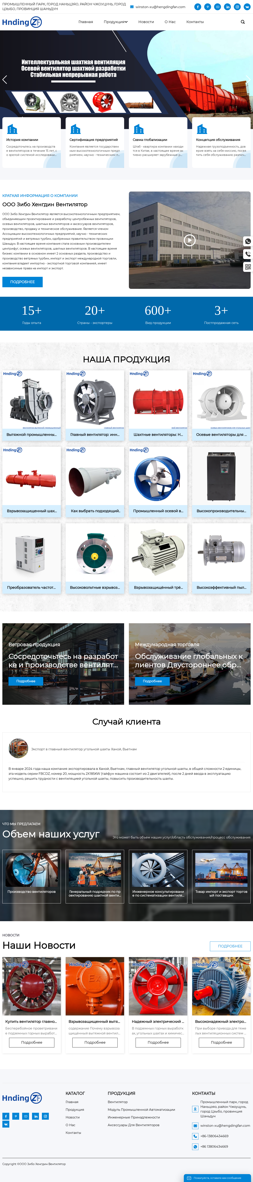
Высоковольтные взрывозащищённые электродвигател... (95, 588)
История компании (22, 140)
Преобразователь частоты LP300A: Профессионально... (31, 588)
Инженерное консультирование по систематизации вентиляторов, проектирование (158, 893)
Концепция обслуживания (218, 140)
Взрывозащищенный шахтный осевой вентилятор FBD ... (32, 511)
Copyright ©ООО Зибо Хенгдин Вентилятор (34, 1164)
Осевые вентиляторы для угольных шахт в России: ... (221, 435)
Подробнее (22, 282)
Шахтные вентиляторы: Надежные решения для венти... (158, 435)
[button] (248, 79)
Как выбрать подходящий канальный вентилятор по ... (95, 511)
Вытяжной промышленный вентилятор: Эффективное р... (32, 435)
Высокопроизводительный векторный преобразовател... (221, 511)
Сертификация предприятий (94, 140)
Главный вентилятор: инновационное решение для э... (94, 435)
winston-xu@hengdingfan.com (160, 7)
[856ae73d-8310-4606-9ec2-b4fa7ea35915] (126, 79)
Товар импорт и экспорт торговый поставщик (221, 893)
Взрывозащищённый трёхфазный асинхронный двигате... (158, 588)
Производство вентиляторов (32, 892)
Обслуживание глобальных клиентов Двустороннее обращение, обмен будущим (189, 660)
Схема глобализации (150, 140)
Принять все (154, 1173)
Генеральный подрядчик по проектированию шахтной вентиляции (95, 893)
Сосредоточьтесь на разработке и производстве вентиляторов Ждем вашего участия (63, 660)
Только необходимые (98, 1173)
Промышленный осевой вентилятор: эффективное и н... (158, 511)
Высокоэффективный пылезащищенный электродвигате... (221, 588)
